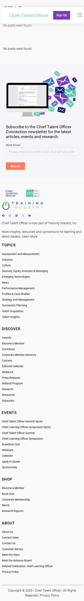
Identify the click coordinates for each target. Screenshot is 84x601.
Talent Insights (11, 317)
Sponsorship (9, 467)
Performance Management (18, 288)
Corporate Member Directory (19, 355)
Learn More (29, 236)
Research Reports (12, 511)
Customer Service (12, 549)
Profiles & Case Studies (16, 294)
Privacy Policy (10, 572)
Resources (8, 395)
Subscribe (8, 400)
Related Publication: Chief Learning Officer (27, 566)
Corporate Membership (16, 499)
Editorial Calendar (12, 366)
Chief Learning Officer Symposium (22, 438)
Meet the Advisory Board (17, 560)
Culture (6, 265)
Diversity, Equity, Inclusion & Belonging (25, 271)
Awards (6, 337)
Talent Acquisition (12, 311)
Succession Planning (14, 305)
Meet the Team (11, 555)
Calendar (7, 455)
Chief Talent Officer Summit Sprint (22, 421)
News (5, 282)
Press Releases (11, 378)
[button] (79, 15)
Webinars (7, 450)
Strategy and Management (18, 299)
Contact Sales (10, 537)
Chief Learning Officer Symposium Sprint (26, 427)
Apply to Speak (11, 461)
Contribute (8, 349)
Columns (7, 259)
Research (7, 389)
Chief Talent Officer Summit (18, 433)
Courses (7, 360)
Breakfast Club (11, 444)
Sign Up (61, 15)
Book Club (8, 494)
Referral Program (12, 383)
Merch (6, 505)
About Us (7, 532)
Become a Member (13, 343)
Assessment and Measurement (20, 254)
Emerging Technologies (16, 276)
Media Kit (7, 372)
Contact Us (8, 543)
